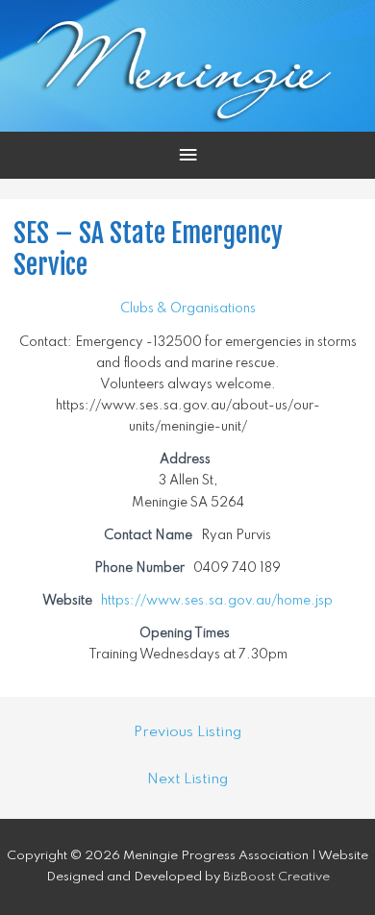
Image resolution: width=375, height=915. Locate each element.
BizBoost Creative (276, 877)
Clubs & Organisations (188, 308)
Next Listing (187, 779)
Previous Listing (187, 732)
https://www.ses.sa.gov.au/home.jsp (217, 600)
